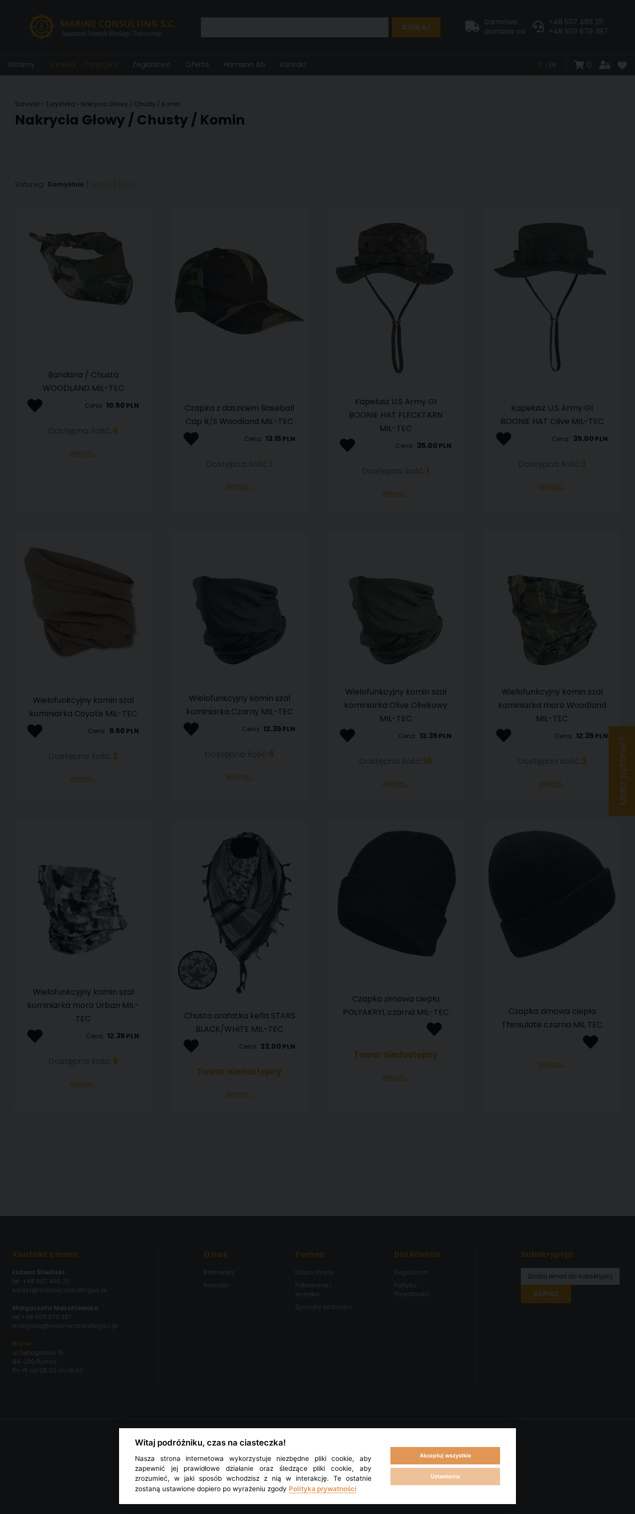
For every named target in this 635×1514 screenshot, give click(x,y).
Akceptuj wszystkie (445, 1455)
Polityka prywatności (323, 1489)
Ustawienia (445, 1476)
